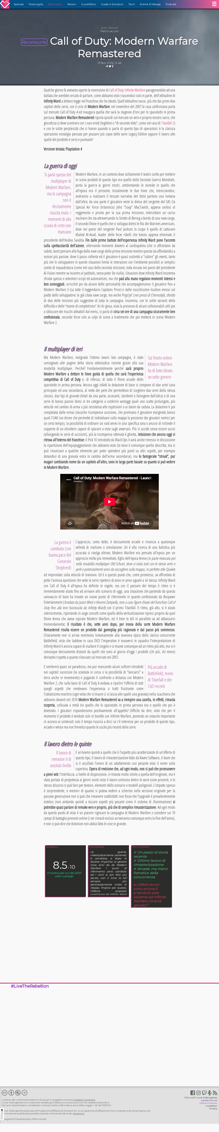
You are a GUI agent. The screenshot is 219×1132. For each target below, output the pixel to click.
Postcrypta (36, 4)
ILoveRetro (88, 4)
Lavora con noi (209, 1100)
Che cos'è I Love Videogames (200, 1097)
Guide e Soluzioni (112, 4)
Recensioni (55, 4)
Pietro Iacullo (109, 31)
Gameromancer (208, 1103)
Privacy (213, 1108)
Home (103, 28)
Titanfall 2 (167, 123)
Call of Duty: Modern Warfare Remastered (124, 47)
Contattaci (211, 1105)
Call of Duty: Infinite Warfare (127, 90)
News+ (71, 4)
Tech (131, 4)
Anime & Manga (150, 4)
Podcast (171, 4)
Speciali (19, 4)
